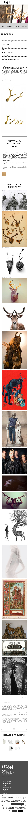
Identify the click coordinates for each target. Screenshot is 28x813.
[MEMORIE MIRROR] (11, 748)
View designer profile (8, 41)
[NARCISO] (11, 741)
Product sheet (6, 49)
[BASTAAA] (24, 741)
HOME (2, 26)
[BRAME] (17, 741)
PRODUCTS (9, 26)
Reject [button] (20, 810)
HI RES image (6, 47)
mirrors (4, 39)
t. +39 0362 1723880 (7, 773)
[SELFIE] (17, 748)
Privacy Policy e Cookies (17, 803)
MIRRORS (16, 26)
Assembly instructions (8, 52)
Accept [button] (14, 810)
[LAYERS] (4, 741)
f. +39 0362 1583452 (7, 774)
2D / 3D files (6, 44)
